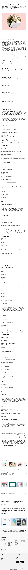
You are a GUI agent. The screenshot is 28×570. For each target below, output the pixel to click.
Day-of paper (9, 545)
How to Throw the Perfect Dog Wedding (19, 503)
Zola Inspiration (8, 78)
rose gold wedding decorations (11, 182)
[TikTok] (20, 564)
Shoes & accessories (17, 543)
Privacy (6, 567)
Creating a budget (3, 540)
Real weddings (3, 539)
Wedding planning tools (4, 543)
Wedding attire (16, 544)
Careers (2, 558)
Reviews (2, 557)
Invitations (9, 544)
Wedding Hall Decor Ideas (5, 501)
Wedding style (4, 33)
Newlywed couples (23, 537)
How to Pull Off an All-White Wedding (19, 512)
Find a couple (17, 558)
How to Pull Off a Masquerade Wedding (19, 510)
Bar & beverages (10, 540)
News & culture (23, 541)
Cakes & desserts (10, 539)
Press (2, 559)
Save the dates (9, 543)
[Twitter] (18, 564)
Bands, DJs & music (10, 538)
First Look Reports (3, 550)
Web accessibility (18, 567)
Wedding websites (3, 541)
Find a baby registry (17, 559)
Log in (16, 557)
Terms (8, 567)
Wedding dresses (16, 542)
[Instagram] (19, 564)
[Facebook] (15, 564)
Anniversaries (22, 538)
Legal (2, 542)
